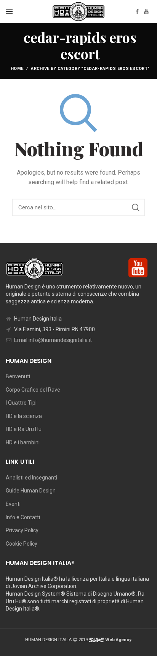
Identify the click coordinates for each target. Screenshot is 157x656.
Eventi (13, 504)
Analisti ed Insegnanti (31, 478)
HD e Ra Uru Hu (24, 429)
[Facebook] (137, 11)
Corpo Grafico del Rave (33, 390)
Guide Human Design (31, 491)
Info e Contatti (23, 517)
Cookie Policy (21, 544)
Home (17, 68)
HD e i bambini (23, 442)
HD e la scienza (24, 416)
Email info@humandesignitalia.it (53, 340)
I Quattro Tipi (21, 403)
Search (135, 207)
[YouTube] (146, 11)
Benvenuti (18, 376)
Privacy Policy (22, 530)
